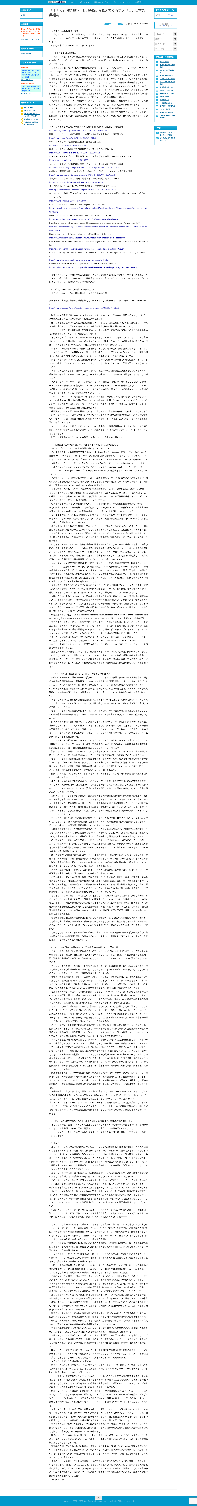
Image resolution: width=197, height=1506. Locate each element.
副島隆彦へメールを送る (32, 119)
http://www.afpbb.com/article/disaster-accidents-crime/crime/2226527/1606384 (84, 308)
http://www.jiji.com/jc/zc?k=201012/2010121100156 (72, 138)
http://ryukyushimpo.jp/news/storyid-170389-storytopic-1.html (76, 182)
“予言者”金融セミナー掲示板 (167, 117)
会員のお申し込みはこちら (30, 39)
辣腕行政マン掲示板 (167, 112)
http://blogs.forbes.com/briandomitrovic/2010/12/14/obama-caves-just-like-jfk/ (84, 219)
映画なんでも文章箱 (167, 90)
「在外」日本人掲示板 (167, 79)
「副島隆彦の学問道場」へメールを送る (32, 123)
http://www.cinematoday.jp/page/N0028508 (68, 160)
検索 (175, 34)
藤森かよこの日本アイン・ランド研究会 (167, 134)
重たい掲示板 (164, 62)
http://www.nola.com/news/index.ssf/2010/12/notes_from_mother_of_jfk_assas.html (87, 238)
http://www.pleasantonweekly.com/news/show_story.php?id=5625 (78, 260)
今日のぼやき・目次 (101, 2)
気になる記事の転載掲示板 (167, 66)
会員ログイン (25, 15)
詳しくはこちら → (27, 80)
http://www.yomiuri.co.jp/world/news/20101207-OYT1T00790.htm (78, 130)
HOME (73, 2)
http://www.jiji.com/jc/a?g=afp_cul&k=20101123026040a (74, 153)
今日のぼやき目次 (30, 110)
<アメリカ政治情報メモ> (168, 71)
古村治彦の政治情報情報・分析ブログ (167, 139)
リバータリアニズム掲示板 (167, 83)
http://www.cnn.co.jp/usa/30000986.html (67, 145)
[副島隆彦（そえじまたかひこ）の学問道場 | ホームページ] (57, 2)
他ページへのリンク (121, 2)
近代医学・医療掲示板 (167, 106)
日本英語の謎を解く (167, 87)
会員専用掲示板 (26, 53)
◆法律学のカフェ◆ (167, 93)
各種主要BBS (139, 2)
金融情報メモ (164, 100)
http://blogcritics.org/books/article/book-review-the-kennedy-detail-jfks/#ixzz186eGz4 (86, 249)
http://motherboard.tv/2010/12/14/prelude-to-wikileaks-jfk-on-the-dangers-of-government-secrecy (93, 267)
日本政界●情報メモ (166, 75)
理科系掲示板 (164, 97)
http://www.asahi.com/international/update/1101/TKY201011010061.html (82, 175)
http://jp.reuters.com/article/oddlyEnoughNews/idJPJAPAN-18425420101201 (82, 189)
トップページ (28, 107)
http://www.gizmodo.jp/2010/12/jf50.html (67, 201)
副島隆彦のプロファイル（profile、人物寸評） (32, 115)
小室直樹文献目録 (166, 103)
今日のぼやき (84, 2)
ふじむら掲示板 (165, 109)
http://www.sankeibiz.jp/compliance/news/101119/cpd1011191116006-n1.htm (84, 167)
